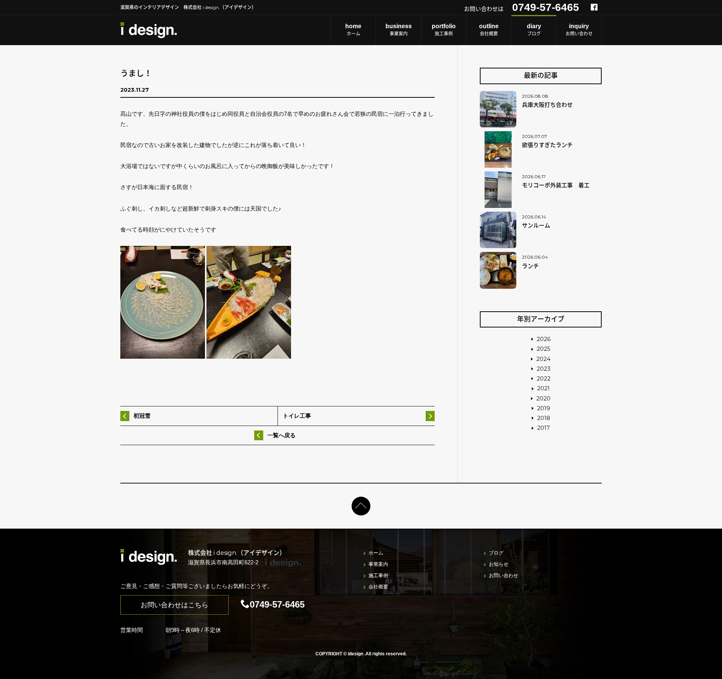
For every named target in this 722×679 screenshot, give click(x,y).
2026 (544, 339)
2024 (543, 358)
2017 (543, 427)
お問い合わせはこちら (174, 605)
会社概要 (489, 29)
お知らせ (498, 564)
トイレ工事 (297, 415)
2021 (543, 388)
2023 (544, 368)
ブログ (534, 29)
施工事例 (444, 29)
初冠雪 (141, 415)
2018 (543, 417)
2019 (543, 408)
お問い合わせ (579, 29)
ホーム (353, 29)
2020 (543, 398)
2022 (544, 378)
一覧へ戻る (281, 435)
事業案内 (398, 29)
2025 (544, 348)
